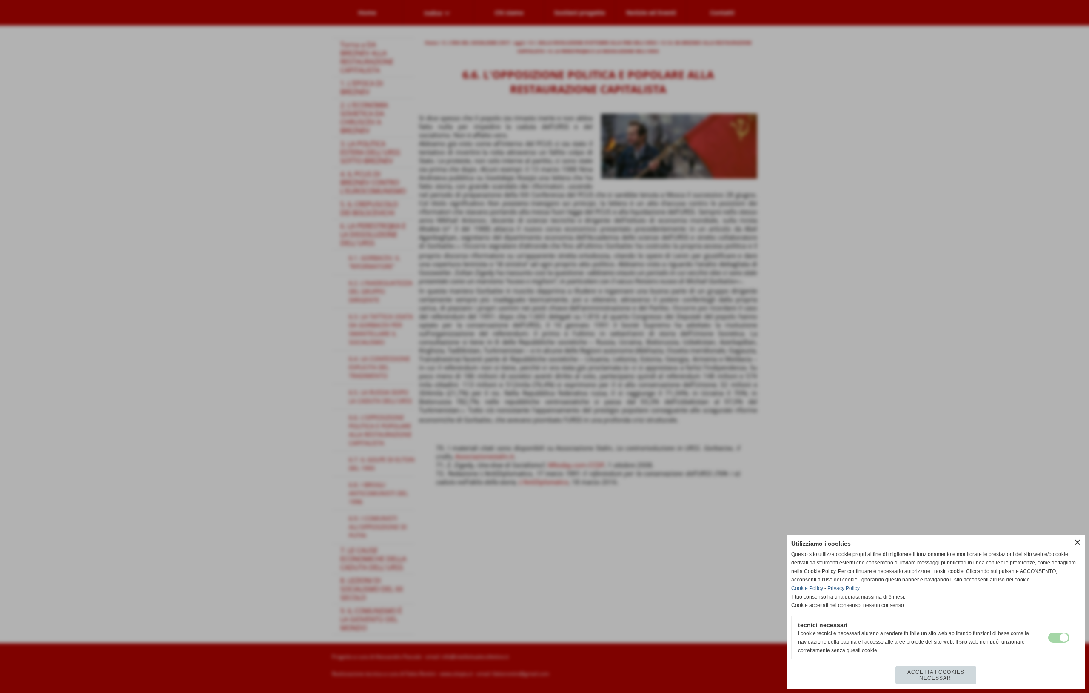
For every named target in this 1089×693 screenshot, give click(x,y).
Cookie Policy (807, 588)
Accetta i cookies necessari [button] (935, 675)
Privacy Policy (843, 588)
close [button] (1077, 542)
